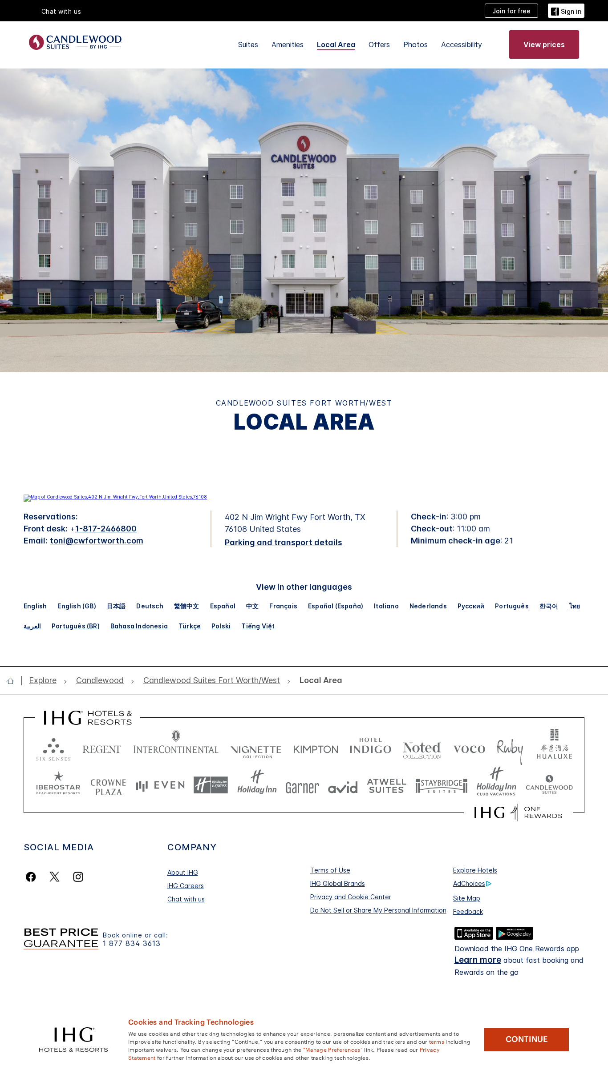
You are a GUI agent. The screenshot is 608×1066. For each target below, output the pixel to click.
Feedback (468, 911)
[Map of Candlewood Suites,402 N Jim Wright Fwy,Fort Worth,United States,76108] (115, 496)
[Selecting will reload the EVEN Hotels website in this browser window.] (160, 785)
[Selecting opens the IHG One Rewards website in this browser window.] (518, 812)
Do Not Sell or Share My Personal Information (378, 910)
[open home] (14, 681)
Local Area (336, 44)
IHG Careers (185, 885)
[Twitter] (54, 876)
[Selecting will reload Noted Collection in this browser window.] (422, 747)
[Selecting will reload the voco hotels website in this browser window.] (469, 747)
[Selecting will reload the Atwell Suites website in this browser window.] (386, 785)
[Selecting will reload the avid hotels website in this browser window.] (343, 785)
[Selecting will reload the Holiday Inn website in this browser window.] (257, 785)
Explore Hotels (475, 870)
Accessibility (461, 44)
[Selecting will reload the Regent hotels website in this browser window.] (102, 747)
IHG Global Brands (337, 883)
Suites (248, 44)
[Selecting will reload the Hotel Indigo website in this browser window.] (370, 747)
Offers (379, 44)
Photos (415, 44)
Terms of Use (330, 870)
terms (437, 1041)
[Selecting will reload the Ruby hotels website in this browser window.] (510, 747)
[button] (566, 10)
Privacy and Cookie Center (350, 897)
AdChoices (469, 883)
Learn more (477, 960)
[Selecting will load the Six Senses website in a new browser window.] (53, 747)
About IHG (182, 872)
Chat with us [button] (61, 11)
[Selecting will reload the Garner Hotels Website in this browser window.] (302, 785)
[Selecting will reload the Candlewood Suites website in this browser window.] (549, 785)
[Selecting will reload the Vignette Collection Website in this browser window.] (256, 747)
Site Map (466, 898)
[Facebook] (33, 876)
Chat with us (186, 899)
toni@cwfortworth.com (96, 540)
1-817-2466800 (106, 528)
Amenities (288, 44)
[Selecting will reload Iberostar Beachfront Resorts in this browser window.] (58, 785)
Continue (527, 1039)
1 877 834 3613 (132, 943)
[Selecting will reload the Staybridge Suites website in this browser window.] (441, 785)
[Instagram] (78, 876)
